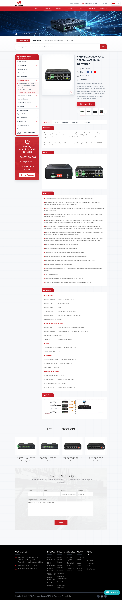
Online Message (27, 175)
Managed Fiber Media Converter (26, 85)
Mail (45, 491)
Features (65, 122)
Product (47, 8)
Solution (58, 9)
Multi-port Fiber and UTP (24, 90)
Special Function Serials (24, 87)
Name (30, 491)
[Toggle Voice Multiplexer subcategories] (37, 62)
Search (103, 46)
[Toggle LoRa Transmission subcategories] (37, 121)
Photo (56, 122)
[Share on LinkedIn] (91, 72)
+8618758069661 (74, 3)
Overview (47, 122)
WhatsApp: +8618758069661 (28, 565)
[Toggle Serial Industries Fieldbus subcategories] (37, 103)
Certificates (91, 569)
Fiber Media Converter (38, 34)
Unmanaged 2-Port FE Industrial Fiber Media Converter (96, 459)
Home (36, 9)
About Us (92, 9)
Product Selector (23, 40)
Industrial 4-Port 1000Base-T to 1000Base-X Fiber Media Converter (72, 459)
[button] (27, 57)
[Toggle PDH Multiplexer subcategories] (37, 65)
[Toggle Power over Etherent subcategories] (37, 99)
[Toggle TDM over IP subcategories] (37, 73)
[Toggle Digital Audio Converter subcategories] (37, 114)
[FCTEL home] (19, 3)
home (20, 34)
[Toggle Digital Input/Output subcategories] (37, 76)
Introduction (91, 560)
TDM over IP (51, 574)
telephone (65, 491)
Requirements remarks (37, 500)
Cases (70, 9)
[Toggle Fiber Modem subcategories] (37, 106)
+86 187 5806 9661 (27, 157)
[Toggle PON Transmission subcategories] (37, 118)
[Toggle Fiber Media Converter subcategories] (37, 80)
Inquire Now (88, 104)
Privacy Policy (67, 596)
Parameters (75, 122)
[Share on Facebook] (88, 72)
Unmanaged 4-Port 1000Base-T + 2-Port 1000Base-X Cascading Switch (26, 459)
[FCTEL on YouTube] (95, 72)
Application (87, 122)
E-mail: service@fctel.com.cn (28, 568)
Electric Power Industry (60, 560)
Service (81, 9)
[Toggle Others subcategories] (37, 129)
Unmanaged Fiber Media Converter (27, 83)
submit (61, 522)
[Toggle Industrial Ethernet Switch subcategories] (37, 95)
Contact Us (103, 9)
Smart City (60, 582)
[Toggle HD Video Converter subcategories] (37, 110)
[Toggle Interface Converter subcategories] (37, 69)
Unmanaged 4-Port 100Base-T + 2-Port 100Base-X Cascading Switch (49, 459)
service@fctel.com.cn (91, 3)
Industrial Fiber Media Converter (26, 92)
